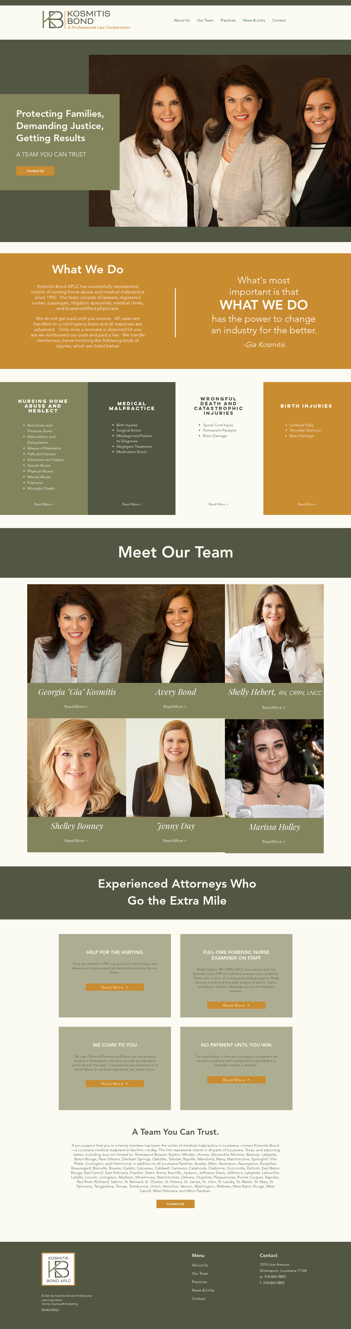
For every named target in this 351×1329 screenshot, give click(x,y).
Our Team (200, 1273)
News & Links (203, 1290)
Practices (199, 1282)
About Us (200, 1265)
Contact (198, 1298)
